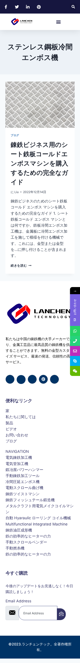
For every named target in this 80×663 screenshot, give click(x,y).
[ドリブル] (43, 379)
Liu (16, 192)
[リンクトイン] (32, 379)
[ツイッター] (21, 379)
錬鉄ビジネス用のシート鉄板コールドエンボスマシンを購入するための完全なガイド (39, 163)
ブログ (15, 135)
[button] (73, 6)
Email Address (18, 601)
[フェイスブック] (10, 379)
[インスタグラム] (54, 379)
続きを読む (20, 265)
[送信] (61, 614)
